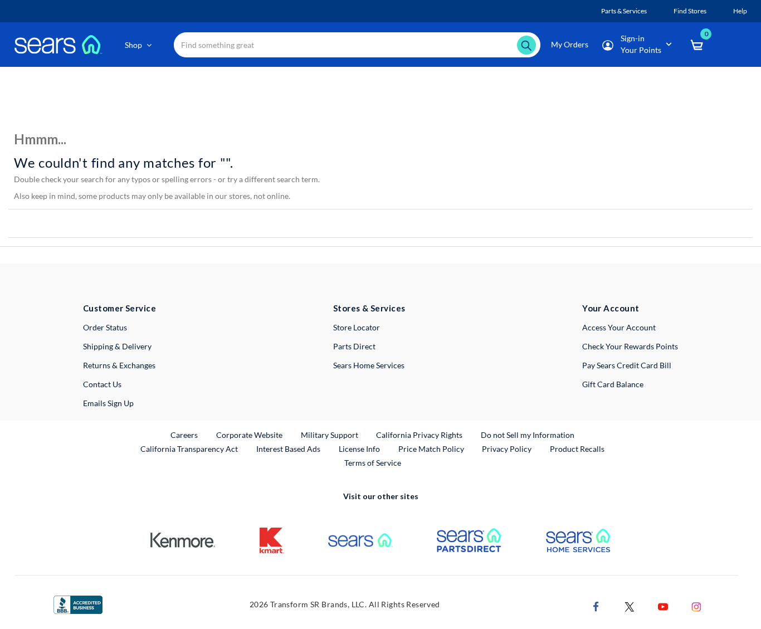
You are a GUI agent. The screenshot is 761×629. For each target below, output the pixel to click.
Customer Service (119, 308)
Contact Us (102, 384)
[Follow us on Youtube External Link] (663, 605)
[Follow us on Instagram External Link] (696, 605)
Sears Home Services (368, 365)
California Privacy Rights (419, 435)
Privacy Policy (506, 449)
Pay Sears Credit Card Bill (626, 365)
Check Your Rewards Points (630, 346)
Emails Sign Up (108, 403)
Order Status (105, 327)
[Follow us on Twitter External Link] (629, 605)
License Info (359, 449)
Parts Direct (354, 346)
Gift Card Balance (612, 384)
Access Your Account (619, 327)
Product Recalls (577, 449)
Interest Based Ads (288, 449)
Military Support (330, 435)
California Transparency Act (189, 449)
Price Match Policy (431, 449)
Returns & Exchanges (119, 365)
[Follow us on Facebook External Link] (596, 605)
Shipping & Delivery (117, 346)
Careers (184, 435)
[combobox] (357, 44)
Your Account (610, 308)
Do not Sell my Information (527, 435)
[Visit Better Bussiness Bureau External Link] (78, 603)
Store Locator (356, 327)
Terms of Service (372, 462)
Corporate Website (250, 435)
